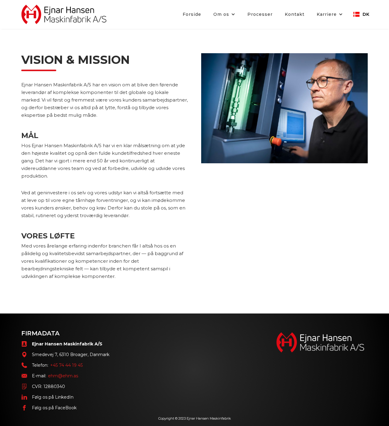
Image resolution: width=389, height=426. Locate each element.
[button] (224, 14)
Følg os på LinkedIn (53, 397)
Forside (192, 14)
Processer (260, 14)
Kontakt (295, 14)
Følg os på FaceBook (54, 407)
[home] (63, 14)
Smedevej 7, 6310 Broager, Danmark (70, 354)
